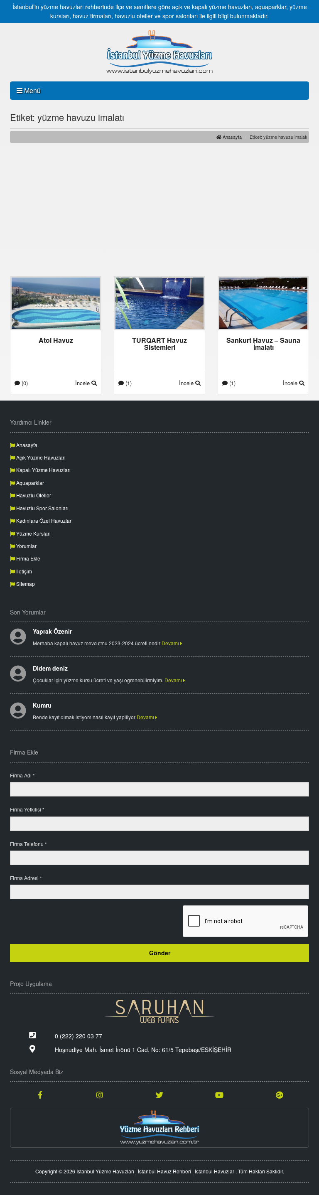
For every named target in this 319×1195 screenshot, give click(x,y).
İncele (83, 383)
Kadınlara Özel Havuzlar (43, 520)
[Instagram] (100, 1094)
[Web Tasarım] (159, 1011)
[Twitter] (159, 1094)
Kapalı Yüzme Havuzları (43, 469)
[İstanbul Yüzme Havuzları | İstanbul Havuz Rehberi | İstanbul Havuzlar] (159, 52)
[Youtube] (219, 1094)
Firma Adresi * (26, 877)
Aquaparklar (29, 482)
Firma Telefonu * (28, 843)
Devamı (171, 643)
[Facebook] (40, 1094)
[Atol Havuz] (56, 302)
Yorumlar (26, 545)
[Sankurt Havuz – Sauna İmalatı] (263, 302)
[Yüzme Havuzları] (159, 1127)
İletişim (23, 571)
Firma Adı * (22, 775)
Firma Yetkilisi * (27, 809)
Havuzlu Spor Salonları (42, 507)
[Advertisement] (159, 209)
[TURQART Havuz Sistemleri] (159, 302)
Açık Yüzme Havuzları (40, 457)
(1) (128, 383)
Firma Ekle (27, 558)
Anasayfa (231, 136)
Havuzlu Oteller (33, 495)
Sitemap (25, 583)
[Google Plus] (279, 1094)
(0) (24, 383)
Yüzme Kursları (33, 533)
